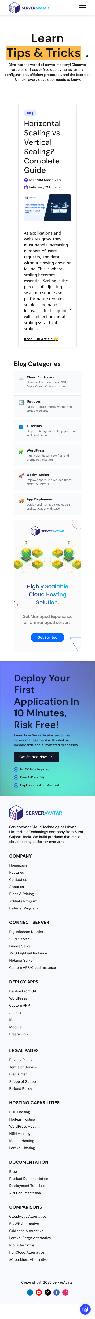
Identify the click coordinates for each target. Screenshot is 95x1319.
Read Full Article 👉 (41, 338)
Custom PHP (19, 1005)
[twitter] (47, 1292)
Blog (30, 113)
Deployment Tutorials (27, 1186)
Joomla (15, 1013)
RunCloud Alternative (26, 1252)
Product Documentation (28, 1179)
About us (16, 887)
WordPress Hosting (25, 1126)
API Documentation (25, 1193)
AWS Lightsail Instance (28, 953)
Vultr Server (19, 939)
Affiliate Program (23, 901)
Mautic (15, 1020)
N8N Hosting (19, 1134)
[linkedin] (30, 1292)
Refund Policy (20, 1088)
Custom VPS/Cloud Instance (32, 967)
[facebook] (56, 1292)
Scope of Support (23, 1081)
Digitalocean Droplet (26, 932)
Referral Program (23, 908)
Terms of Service (23, 1067)
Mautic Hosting (21, 1141)
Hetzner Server (21, 960)
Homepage (18, 865)
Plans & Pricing (21, 894)
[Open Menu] (82, 7)
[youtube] (39, 1292)
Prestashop (18, 1034)
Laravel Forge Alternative (30, 1238)
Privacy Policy (20, 1060)
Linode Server (20, 946)
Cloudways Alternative (27, 1216)
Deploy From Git (22, 991)
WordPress (18, 998)
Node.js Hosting (22, 1119)
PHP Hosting (19, 1112)
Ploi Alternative (21, 1245)
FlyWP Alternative (24, 1224)
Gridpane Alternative (26, 1231)
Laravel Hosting (22, 1148)
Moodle (15, 1027)
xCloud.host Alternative (28, 1259)
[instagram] (65, 1292)
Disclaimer (18, 1074)
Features (16, 872)
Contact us (18, 879)
